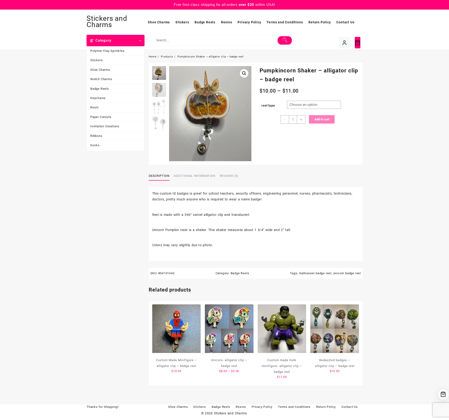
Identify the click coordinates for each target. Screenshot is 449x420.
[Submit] (285, 40)
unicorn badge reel (347, 273)
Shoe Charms (100, 69)
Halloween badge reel (315, 273)
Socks (95, 145)
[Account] (344, 42)
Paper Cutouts (100, 117)
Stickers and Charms (107, 21)
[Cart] (357, 42)
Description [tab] (159, 176)
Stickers (96, 60)
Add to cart (322, 119)
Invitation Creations (104, 126)
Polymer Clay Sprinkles (107, 51)
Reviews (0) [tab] (229, 176)
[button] (244, 73)
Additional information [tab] (194, 176)
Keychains (98, 98)
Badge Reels (99, 88)
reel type (268, 105)
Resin (94, 107)
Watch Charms (101, 79)
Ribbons (96, 136)
